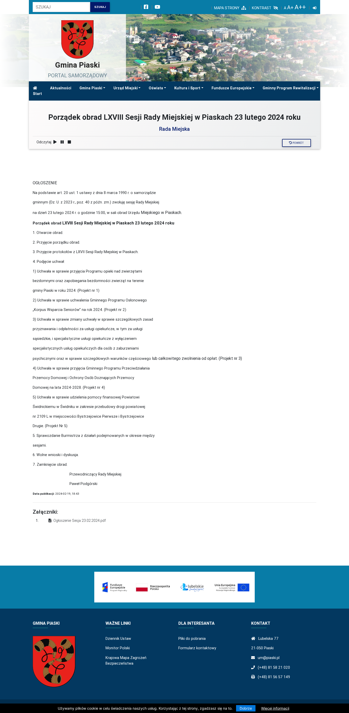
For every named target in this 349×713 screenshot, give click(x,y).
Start (37, 93)
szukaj (100, 7)
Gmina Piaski (90, 88)
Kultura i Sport (187, 88)
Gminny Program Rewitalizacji (289, 88)
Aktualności (60, 88)
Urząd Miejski (125, 88)
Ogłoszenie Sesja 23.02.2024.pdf (79, 520)
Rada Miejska (174, 129)
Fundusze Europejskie (232, 88)
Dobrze (246, 708)
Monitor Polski (118, 648)
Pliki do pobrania (192, 638)
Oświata (156, 88)
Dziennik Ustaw (118, 638)
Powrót (298, 143)
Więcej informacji (275, 708)
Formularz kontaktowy (197, 648)
